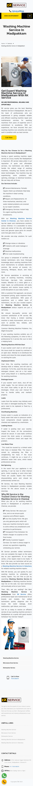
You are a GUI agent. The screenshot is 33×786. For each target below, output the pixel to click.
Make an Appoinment (11, 16)
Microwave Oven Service (10, 663)
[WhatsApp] (4, 775)
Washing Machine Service (11, 658)
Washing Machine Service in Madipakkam (13, 739)
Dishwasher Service (9, 667)
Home (3, 43)
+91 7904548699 (14, 766)
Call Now (8, 138)
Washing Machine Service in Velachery (12, 742)
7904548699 (18, 11)
